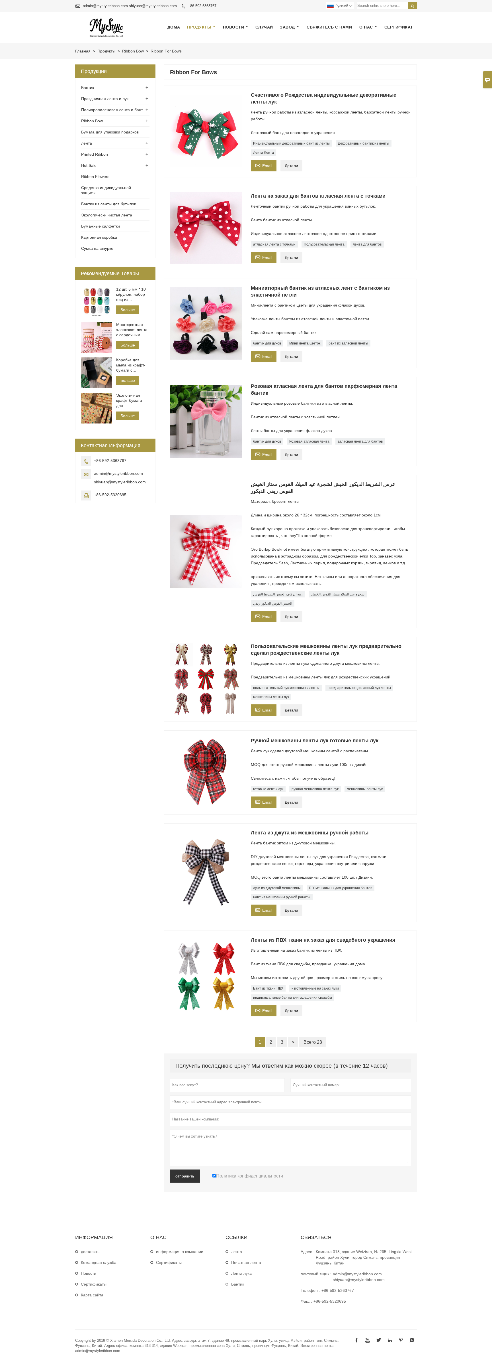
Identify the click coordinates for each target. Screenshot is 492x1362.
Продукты (199, 27)
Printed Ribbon (94, 154)
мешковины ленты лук (271, 697)
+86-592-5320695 (110, 494)
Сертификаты (93, 1284)
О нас (366, 27)
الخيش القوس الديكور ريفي (272, 603)
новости (233, 27)
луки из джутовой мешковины (277, 888)
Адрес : (307, 1251)
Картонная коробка (99, 237)
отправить (184, 1176)
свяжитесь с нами (329, 27)
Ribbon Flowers (95, 176)
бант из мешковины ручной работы (281, 897)
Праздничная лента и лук (104, 98)
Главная (83, 51)
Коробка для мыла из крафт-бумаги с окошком (130, 365)
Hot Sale (89, 165)
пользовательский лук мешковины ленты (286, 688)
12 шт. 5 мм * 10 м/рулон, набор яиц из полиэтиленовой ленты (131, 294)
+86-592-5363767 (202, 6)
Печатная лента (246, 1262)
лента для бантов (367, 244)
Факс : (306, 1301)
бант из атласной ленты (348, 343)
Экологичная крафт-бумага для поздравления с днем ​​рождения (131, 400)
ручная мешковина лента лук (315, 789)
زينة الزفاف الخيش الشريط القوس (278, 594)
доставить (90, 1251)
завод (287, 27)
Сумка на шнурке (97, 248)
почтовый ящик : (316, 1274)
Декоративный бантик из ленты (363, 143)
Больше (127, 309)
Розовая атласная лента (309, 441)
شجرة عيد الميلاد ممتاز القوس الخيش (337, 594)
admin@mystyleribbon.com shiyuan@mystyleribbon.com (130, 6)
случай (264, 27)
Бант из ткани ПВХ (268, 988)
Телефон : (310, 1290)
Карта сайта (92, 1295)
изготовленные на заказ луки (315, 988)
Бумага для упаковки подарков (110, 132)
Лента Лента (263, 153)
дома (173, 27)
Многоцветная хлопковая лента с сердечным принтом (131, 329)
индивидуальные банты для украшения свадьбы (292, 998)
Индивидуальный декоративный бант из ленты (291, 143)
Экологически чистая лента (106, 215)
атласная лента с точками (274, 244)
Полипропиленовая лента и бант (112, 110)
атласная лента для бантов (360, 441)
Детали (291, 165)
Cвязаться (316, 1237)
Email (263, 165)
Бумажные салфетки (100, 226)
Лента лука (241, 1273)
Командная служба (98, 1262)
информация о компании (179, 1251)
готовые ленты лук (268, 789)
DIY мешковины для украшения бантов (340, 888)
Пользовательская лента (324, 244)
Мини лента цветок (304, 343)
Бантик (87, 87)
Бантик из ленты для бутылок (108, 204)
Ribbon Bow (133, 51)
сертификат (398, 27)
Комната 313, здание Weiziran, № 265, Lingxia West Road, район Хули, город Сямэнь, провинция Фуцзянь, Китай (364, 1257)
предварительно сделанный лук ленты (359, 688)
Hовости (88, 1273)
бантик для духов (267, 343)
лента (86, 143)
